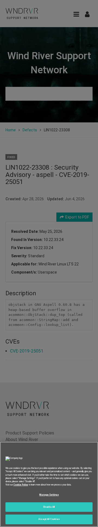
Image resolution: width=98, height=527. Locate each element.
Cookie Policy (20, 484)
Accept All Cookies (48, 519)
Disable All (49, 507)
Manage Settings (49, 494)
